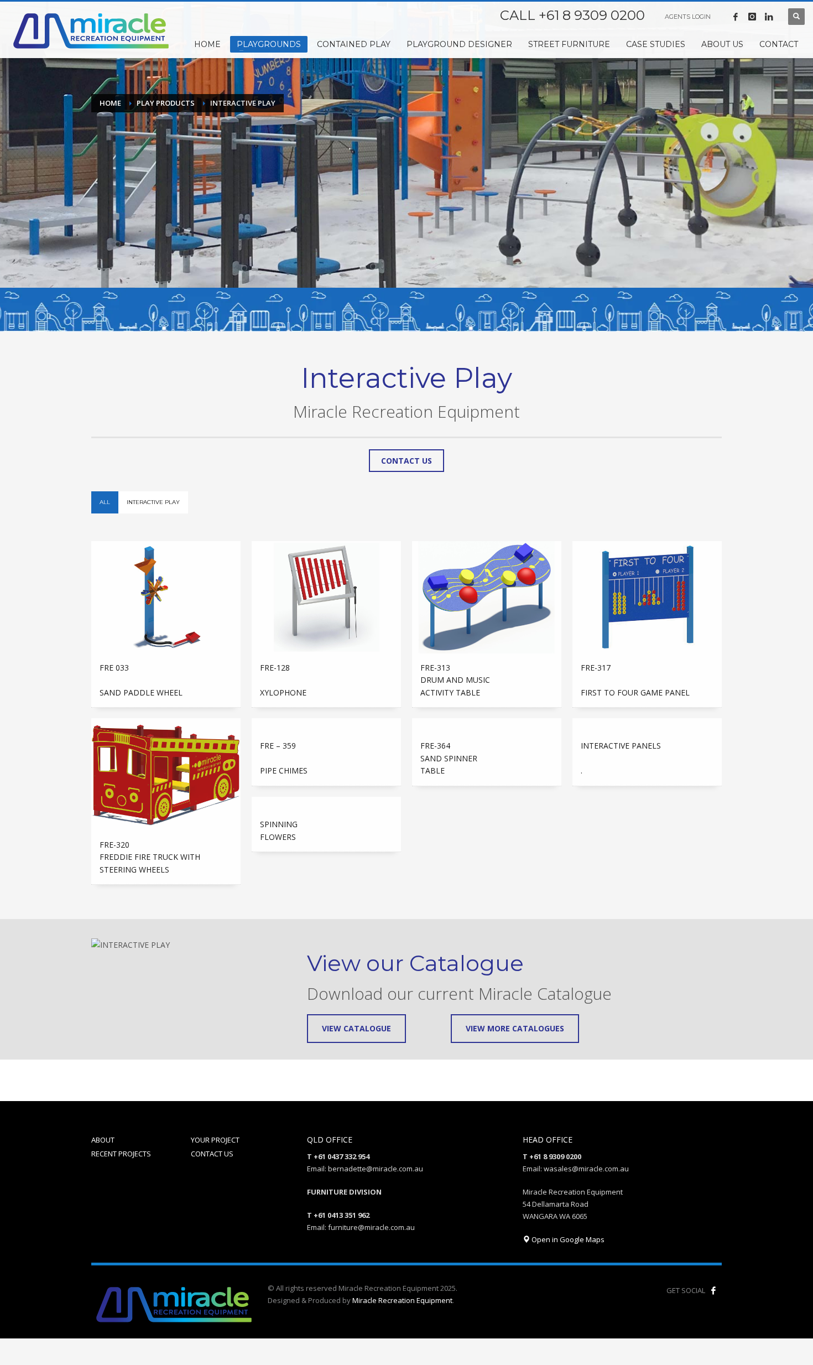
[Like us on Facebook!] (713, 1290)
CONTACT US (212, 1154)
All (105, 502)
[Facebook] (735, 16)
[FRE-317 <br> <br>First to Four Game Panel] (647, 597)
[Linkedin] (768, 16)
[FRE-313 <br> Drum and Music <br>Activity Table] (486, 597)
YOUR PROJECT (215, 1140)
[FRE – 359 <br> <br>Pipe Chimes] (326, 724)
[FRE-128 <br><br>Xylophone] (326, 597)
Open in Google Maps (567, 1239)
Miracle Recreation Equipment (402, 1300)
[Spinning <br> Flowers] (326, 803)
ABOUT (102, 1140)
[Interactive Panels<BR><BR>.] (647, 724)
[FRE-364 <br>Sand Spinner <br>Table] (486, 724)
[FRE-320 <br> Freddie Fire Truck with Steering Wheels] (166, 774)
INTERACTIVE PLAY (153, 502)
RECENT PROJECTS (121, 1154)
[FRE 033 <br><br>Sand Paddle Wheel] (166, 597)
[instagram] (752, 16)
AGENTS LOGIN (688, 16)
